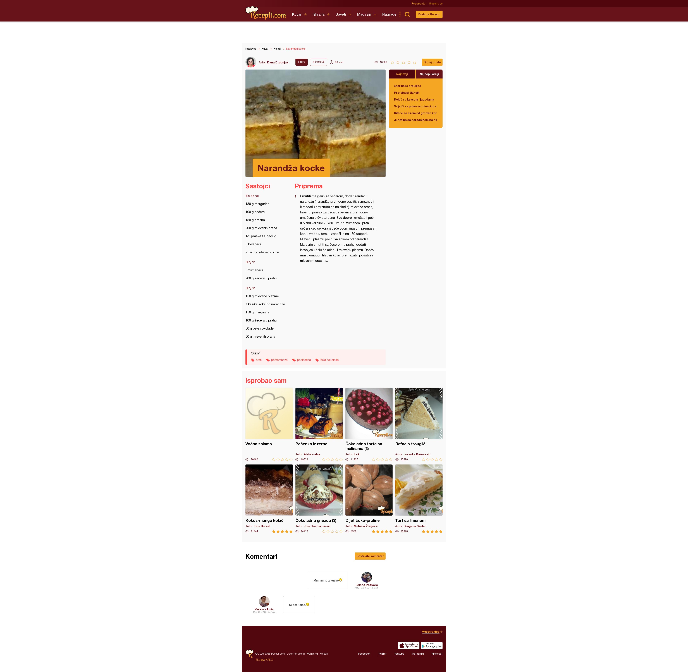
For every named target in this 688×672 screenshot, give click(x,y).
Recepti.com (266, 13)
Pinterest (437, 653)
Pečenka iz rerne (319, 424)
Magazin (364, 14)
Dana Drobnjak (277, 62)
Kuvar (297, 14)
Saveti (341, 14)
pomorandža (279, 359)
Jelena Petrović (367, 585)
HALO (269, 659)
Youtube (399, 653)
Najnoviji (402, 74)
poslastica (304, 359)
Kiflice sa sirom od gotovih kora (415, 113)
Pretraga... (407, 14)
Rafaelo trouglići (419, 424)
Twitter (382, 653)
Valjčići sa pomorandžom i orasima (415, 106)
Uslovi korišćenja (296, 653)
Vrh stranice (430, 631)
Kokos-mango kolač (269, 498)
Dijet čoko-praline (369, 498)
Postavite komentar (370, 556)
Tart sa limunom (419, 498)
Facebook (364, 653)
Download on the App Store (408, 645)
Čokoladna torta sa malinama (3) (369, 424)
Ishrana (318, 14)
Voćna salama (269, 424)
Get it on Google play (432, 645)
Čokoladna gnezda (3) (319, 498)
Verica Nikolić (264, 609)
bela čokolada (330, 359)
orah (259, 359)
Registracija (418, 3)
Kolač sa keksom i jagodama (414, 99)
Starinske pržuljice (407, 85)
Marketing (312, 653)
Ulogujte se (436, 3)
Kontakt (324, 653)
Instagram (418, 653)
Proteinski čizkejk (406, 92)
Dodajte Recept (429, 14)
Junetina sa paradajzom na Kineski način (415, 119)
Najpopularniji (429, 74)
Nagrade (389, 14)
